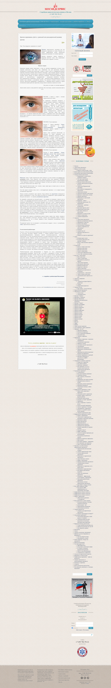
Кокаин (62, 152)
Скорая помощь (61, 674)
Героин (62, 124)
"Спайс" (63, 210)
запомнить (75, 628)
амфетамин (46, 154)
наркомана (56, 152)
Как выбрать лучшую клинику (65, 669)
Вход (88, 669)
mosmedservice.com (48, 287)
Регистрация (86, 630)
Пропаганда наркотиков (63, 680)
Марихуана (22, 177)
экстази (51, 154)
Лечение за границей (63, 676)
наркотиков (62, 160)
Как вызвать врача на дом (64, 678)
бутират (57, 155)
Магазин (60, 682)
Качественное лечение (63, 672)
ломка (21, 224)
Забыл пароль (79, 630)
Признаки (44, 49)
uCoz (88, 683)
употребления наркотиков (42, 196)
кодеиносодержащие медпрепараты (54, 127)
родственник (55, 193)
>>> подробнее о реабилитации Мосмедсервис (53, 276)
